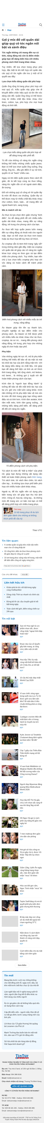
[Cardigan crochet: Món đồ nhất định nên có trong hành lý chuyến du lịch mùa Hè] (10, 721)
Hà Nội (4, 1095)
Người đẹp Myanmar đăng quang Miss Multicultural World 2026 (31, 787)
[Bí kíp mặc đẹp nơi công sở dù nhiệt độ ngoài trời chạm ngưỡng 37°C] (10, 921)
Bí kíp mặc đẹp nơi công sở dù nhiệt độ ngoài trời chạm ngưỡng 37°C (30, 919)
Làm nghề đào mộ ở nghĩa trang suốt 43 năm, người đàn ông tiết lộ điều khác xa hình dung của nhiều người (20, 994)
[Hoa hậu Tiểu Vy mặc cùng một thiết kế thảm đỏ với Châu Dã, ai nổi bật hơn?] (10, 663)
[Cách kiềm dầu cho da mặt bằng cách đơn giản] (10, 955)
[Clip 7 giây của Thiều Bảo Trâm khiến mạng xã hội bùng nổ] (10, 754)
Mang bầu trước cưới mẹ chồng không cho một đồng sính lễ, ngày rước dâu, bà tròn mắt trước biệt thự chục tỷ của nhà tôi (21, 982)
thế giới (19, 609)
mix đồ (25, 574)
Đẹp (9, 30)
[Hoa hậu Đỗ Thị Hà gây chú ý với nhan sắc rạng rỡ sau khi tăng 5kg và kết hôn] (10, 804)
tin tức (18, 587)
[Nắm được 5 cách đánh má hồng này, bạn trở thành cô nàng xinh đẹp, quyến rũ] (10, 937)
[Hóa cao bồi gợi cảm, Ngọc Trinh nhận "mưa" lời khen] (10, 889)
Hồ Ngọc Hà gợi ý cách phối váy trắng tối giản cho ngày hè (31, 820)
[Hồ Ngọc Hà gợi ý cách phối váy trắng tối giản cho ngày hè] (10, 822)
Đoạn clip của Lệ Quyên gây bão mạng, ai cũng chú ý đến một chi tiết (30, 646)
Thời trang (17, 509)
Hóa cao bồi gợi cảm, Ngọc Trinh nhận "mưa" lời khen (31, 888)
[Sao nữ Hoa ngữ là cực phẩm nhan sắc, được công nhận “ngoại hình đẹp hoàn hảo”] (10, 630)
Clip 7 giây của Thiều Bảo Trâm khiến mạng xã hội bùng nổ (31, 753)
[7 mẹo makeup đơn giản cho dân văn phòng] (10, 838)
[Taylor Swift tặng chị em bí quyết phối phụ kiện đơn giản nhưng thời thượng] (10, 905)
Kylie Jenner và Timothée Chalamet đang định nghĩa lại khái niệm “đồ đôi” (31, 737)
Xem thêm (22, 965)
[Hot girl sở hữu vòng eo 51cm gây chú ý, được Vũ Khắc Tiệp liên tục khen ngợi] (10, 853)
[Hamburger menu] (3, 24)
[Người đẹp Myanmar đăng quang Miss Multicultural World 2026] (10, 788)
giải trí (32, 602)
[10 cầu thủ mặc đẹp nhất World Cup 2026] (10, 681)
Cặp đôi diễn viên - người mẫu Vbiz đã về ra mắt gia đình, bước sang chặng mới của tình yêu (22, 1014)
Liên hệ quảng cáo (22, 1086)
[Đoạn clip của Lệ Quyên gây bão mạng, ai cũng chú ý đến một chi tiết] (10, 648)
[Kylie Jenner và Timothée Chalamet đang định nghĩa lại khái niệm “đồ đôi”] (10, 739)
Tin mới (8, 975)
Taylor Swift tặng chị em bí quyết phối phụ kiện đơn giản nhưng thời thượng (31, 904)
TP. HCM (5, 1105)
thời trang (37, 477)
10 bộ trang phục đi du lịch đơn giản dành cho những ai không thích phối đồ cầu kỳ (21, 515)
